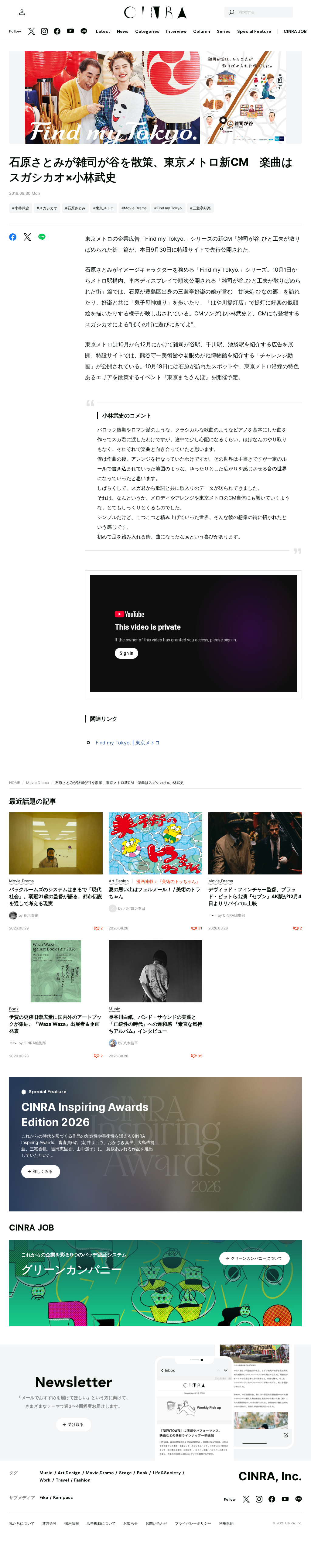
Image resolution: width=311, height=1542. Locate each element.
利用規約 (226, 1523)
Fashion (82, 1480)
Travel (62, 1480)
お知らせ (130, 1523)
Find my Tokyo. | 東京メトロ (128, 743)
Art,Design (69, 1473)
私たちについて (22, 1523)
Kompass (63, 1497)
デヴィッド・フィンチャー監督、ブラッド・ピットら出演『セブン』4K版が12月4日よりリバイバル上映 (255, 896)
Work (44, 1480)
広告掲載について (101, 1523)
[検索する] (231, 12)
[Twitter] (31, 32)
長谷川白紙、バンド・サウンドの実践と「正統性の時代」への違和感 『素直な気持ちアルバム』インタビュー (155, 1024)
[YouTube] (70, 31)
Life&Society (167, 1473)
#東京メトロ (103, 208)
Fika (43, 1497)
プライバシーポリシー (193, 1523)
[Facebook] (57, 32)
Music (46, 1473)
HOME (14, 782)
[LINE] (83, 32)
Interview (176, 31)
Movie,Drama (37, 782)
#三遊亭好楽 (200, 208)
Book (142, 1473)
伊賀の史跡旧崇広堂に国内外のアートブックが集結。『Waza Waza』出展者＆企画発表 (55, 1024)
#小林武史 (20, 208)
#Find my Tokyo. (168, 208)
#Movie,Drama (134, 208)
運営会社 (49, 1523)
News (122, 31)
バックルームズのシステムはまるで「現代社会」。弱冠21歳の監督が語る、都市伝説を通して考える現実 (55, 896)
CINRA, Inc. (270, 1476)
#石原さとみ (75, 208)
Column (201, 31)
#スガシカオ (47, 208)
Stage (125, 1473)
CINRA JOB (295, 31)
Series (224, 31)
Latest (103, 31)
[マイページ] (22, 12)
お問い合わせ (156, 1523)
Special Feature (254, 31)
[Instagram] (44, 32)
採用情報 (71, 1523)
